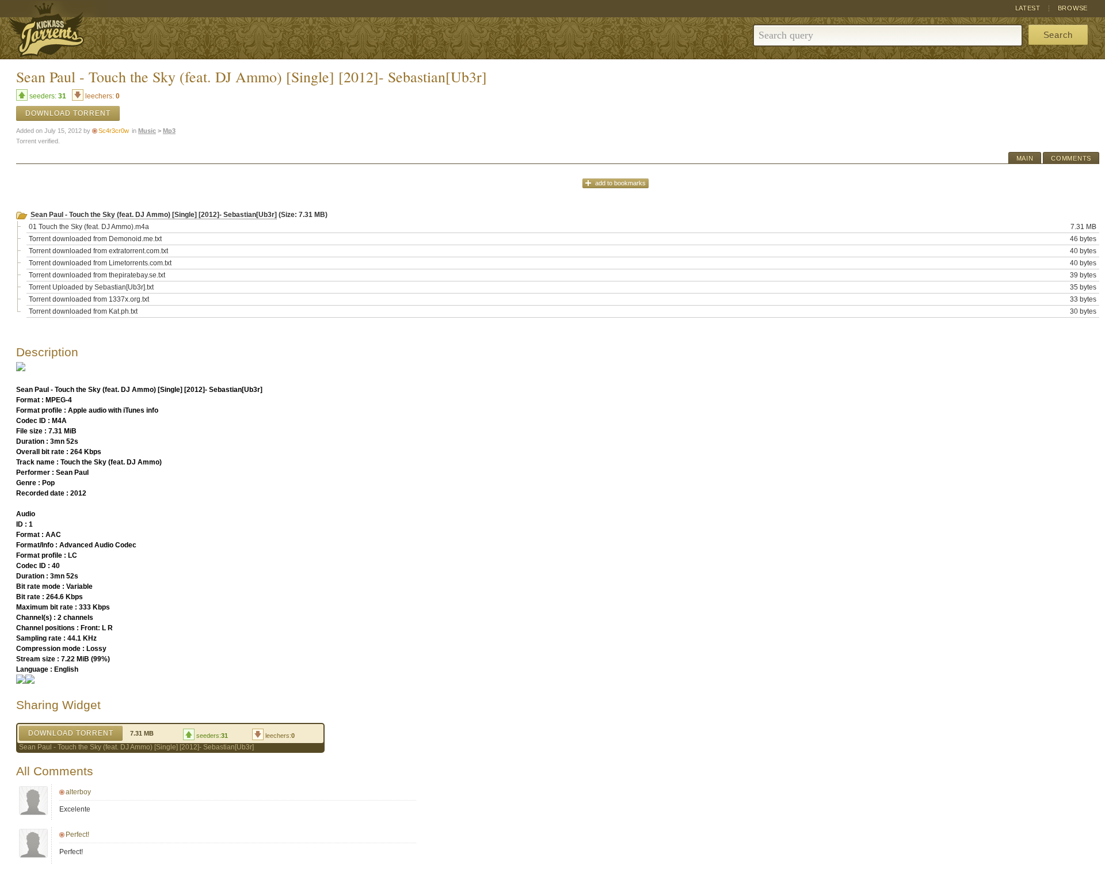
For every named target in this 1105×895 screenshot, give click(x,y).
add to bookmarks (620, 183)
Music (147, 130)
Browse (1073, 8)
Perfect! (77, 835)
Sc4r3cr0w (113, 130)
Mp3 (169, 130)
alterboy (78, 792)
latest (1028, 8)
